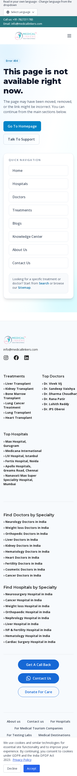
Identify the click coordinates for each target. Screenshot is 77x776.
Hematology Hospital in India (27, 636)
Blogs (17, 223)
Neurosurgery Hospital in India (28, 594)
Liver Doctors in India (21, 540)
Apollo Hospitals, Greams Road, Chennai (20, 468)
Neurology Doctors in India (25, 522)
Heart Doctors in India (22, 557)
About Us (19, 249)
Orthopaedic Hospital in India (27, 612)
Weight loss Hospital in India (27, 606)
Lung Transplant (18, 412)
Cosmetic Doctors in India (25, 569)
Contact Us (21, 263)
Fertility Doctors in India (23, 563)
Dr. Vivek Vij (53, 384)
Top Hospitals (15, 434)
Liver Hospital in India (21, 624)
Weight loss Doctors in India (27, 528)
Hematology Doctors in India (27, 551)
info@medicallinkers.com (26, 24)
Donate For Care (38, 692)
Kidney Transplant (19, 389)
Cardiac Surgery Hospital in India (30, 642)
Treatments (22, 210)
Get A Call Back (38, 664)
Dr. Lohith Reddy (56, 404)
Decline (12, 768)
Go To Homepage (22, 126)
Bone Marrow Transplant (14, 396)
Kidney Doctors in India (23, 546)
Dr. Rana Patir (54, 399)
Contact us (35, 721)
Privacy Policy (22, 760)
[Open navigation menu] (69, 36)
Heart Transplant (18, 418)
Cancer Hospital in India (23, 600)
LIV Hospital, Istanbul (21, 456)
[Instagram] (6, 357)
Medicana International (23, 451)
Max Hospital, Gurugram (14, 443)
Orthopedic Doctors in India (26, 534)
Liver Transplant (18, 384)
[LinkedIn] (26, 357)
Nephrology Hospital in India (27, 618)
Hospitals (20, 183)
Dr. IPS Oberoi (54, 409)
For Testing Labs (19, 735)
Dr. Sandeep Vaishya (59, 389)
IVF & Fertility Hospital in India (28, 630)
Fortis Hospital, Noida (21, 461)
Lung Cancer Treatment (14, 405)
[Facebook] (16, 357)
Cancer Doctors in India (23, 575)
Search (44, 283)
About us (13, 721)
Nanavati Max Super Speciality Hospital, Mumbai (19, 479)
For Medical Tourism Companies (39, 728)
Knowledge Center (27, 236)
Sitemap (24, 287)
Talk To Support (21, 139)
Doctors (18, 197)
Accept (31, 768)
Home (17, 170)
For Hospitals (60, 721)
